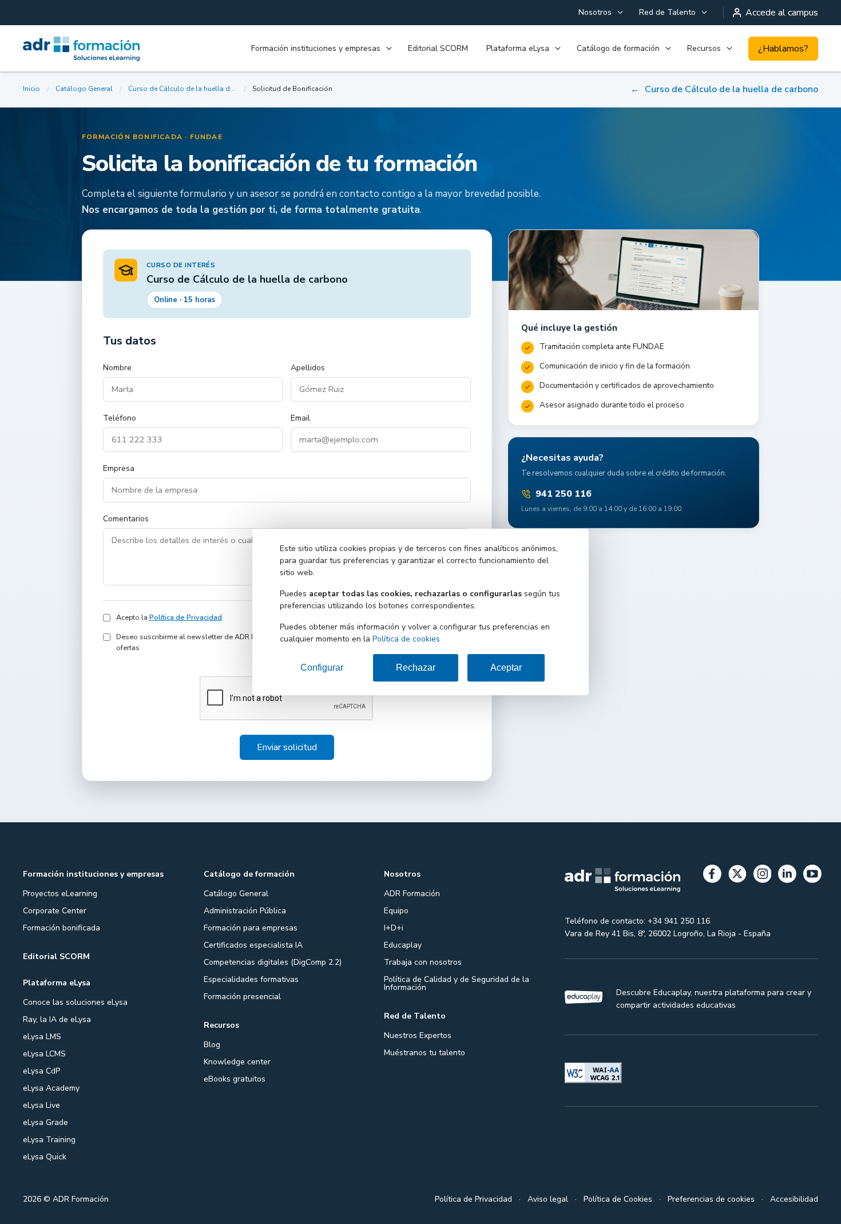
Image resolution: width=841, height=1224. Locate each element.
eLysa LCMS (44, 1053)
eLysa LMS (42, 1036)
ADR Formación (412, 893)
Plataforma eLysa (517, 48)
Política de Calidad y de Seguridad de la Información (456, 983)
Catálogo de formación (618, 48)
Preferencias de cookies (711, 1199)
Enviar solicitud (287, 747)
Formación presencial (242, 996)
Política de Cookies (618, 1199)
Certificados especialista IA (253, 945)
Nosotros (595, 12)
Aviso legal (547, 1199)
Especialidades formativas (251, 979)
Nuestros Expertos (417, 1035)
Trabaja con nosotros (423, 962)
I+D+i (393, 927)
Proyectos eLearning (60, 893)
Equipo (396, 910)
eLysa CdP (41, 1070)
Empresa (118, 468)
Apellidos (308, 367)
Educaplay (403, 945)
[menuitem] (599, 12)
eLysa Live (41, 1105)
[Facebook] (712, 876)
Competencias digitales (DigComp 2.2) (273, 962)
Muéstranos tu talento (424, 1052)
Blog (212, 1044)
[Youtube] (812, 876)
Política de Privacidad (185, 617)
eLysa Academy (51, 1088)
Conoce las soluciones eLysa (75, 1002)
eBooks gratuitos (234, 1079)
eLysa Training (49, 1139)
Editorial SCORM (438, 48)
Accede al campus (781, 12)
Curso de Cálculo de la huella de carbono (182, 88)
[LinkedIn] (787, 876)
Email (300, 418)
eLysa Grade (45, 1122)
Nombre (117, 367)
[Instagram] (762, 876)
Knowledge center (237, 1061)
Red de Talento (667, 12)
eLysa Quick (44, 1156)
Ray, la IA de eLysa (57, 1019)
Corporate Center (54, 910)
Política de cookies (406, 638)
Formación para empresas (250, 927)
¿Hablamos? (783, 48)
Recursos (704, 48)
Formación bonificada (61, 927)
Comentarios (126, 518)
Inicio (31, 88)
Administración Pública (245, 910)
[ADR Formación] (82, 48)
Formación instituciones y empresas (315, 48)
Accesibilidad (794, 1199)
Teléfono (119, 418)
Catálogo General (84, 88)
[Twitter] (737, 876)
